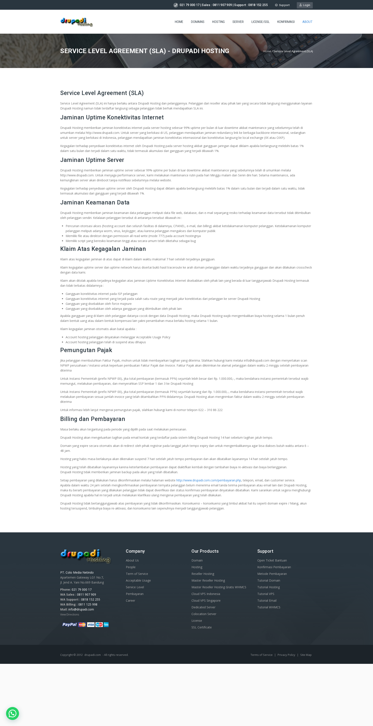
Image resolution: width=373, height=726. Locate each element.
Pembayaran (135, 594)
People (131, 567)
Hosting (218, 22)
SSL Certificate (201, 627)
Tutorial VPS (265, 594)
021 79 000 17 (82, 589)
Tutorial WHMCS (268, 607)
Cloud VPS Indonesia (205, 594)
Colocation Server (203, 614)
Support (284, 5)
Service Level (135, 587)
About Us (132, 560)
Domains (197, 22)
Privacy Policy (287, 655)
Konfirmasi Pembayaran (274, 567)
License (196, 620)
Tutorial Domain (268, 580)
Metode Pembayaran (272, 574)
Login (306, 5)
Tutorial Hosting (268, 587)
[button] (12, 713)
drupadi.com (92, 655)
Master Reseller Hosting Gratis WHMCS (218, 587)
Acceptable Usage (138, 580)
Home (179, 22)
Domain (197, 560)
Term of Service (137, 574)
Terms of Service (262, 655)
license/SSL (260, 22)
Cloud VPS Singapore (206, 600)
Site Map (306, 655)
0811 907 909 (86, 594)
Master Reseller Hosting (208, 580)
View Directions (69, 614)
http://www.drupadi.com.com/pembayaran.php (208, 480)
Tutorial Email (267, 600)
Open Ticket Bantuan (272, 560)
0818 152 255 (90, 599)
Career (130, 600)
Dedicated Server (203, 607)
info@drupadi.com (81, 609)
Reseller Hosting (202, 574)
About (307, 22)
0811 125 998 (87, 604)
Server (238, 22)
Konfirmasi (286, 22)
